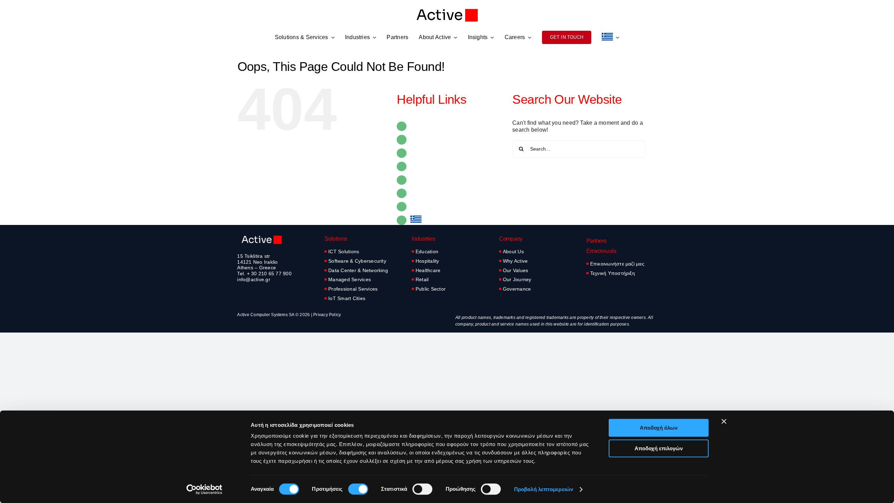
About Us (513, 251)
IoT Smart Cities (346, 298)
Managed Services (349, 279)
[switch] (358, 489)
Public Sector (431, 289)
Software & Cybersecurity (357, 261)
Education (427, 251)
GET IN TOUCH (431, 207)
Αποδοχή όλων (658, 428)
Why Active (515, 261)
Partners (421, 153)
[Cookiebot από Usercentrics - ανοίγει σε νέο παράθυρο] (204, 489)
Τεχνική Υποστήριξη (612, 273)
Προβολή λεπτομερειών (543, 489)
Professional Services (353, 289)
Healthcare (428, 270)
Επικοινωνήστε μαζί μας (617, 264)
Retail (422, 279)
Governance (517, 289)
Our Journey (517, 279)
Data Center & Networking (358, 270)
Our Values (515, 270)
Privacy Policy (327, 314)
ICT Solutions (343, 251)
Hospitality (427, 261)
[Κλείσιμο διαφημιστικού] (723, 421)
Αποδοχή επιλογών (659, 448)
